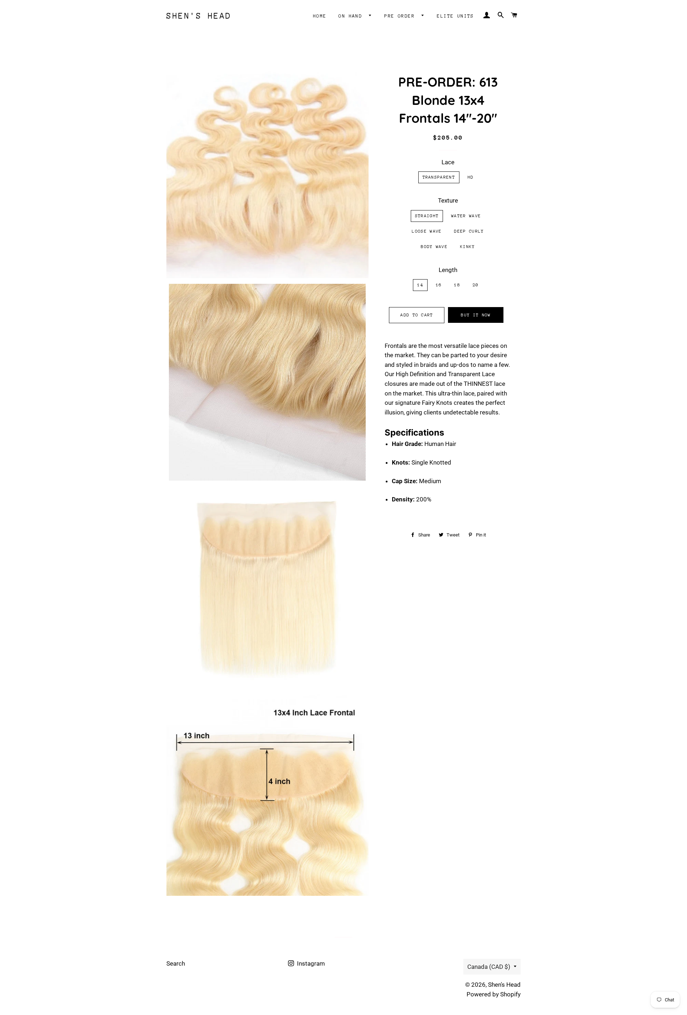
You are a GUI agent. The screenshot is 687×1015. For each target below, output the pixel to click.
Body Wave (434, 246)
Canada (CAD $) (488, 966)
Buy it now (476, 314)
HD (471, 177)
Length (448, 269)
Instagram (310, 963)
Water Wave (466, 215)
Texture (448, 200)
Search (175, 963)
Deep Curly (469, 231)
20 (476, 284)
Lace (448, 162)
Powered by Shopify (494, 994)
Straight (427, 215)
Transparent (439, 177)
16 (439, 284)
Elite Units (455, 16)
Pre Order (401, 16)
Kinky (467, 246)
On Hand (351, 16)
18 (457, 284)
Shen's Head (199, 15)
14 (420, 284)
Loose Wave (427, 231)
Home (320, 16)
